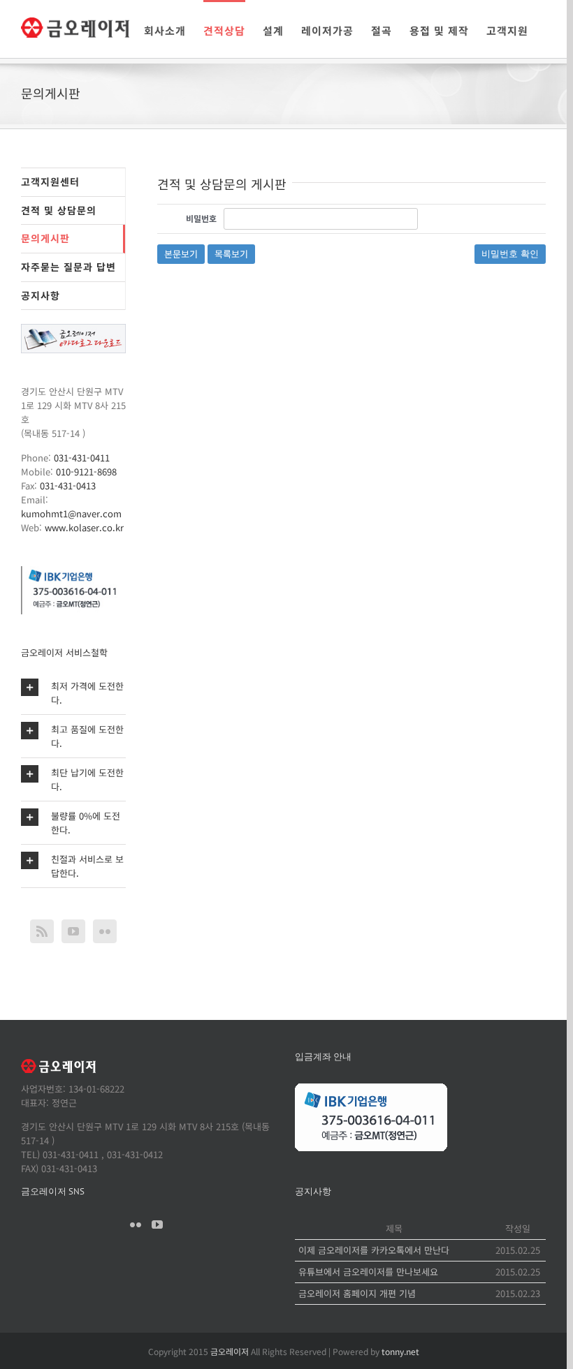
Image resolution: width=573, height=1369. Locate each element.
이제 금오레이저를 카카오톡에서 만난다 (373, 1250)
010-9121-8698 (86, 471)
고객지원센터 (50, 181)
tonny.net (400, 1351)
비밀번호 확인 (510, 254)
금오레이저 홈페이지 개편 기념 (357, 1293)
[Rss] (42, 931)
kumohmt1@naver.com (71, 513)
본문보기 (181, 253)
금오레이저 (229, 1351)
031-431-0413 (68, 485)
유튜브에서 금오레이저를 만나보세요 (368, 1271)
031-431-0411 (82, 457)
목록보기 (231, 253)
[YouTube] (73, 931)
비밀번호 (201, 218)
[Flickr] (105, 931)
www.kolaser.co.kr (84, 527)
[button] (73, 693)
